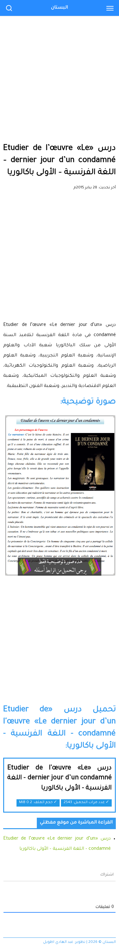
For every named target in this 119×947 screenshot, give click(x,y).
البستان (59, 7)
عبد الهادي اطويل (58, 942)
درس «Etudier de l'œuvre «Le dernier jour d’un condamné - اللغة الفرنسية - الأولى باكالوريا (59, 778)
